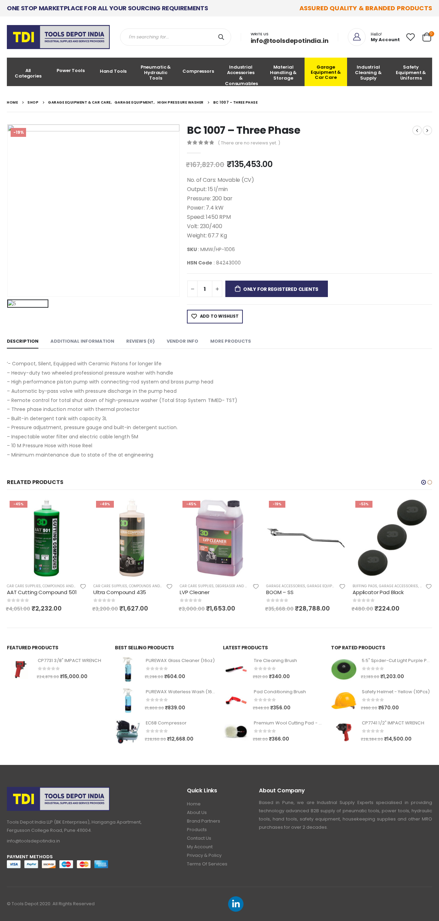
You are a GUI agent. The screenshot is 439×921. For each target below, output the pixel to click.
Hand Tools (113, 71)
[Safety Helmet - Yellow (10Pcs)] (344, 700)
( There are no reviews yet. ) (249, 143)
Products (197, 829)
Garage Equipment (238, 586)
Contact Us (199, 838)
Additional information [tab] (82, 341)
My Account (200, 846)
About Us (197, 812)
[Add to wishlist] (83, 586)
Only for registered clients (280, 289)
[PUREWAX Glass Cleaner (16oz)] (128, 669)
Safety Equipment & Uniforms (411, 72)
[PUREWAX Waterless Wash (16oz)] (128, 700)
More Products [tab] (230, 341)
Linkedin (236, 904)
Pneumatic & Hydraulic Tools (156, 72)
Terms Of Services (207, 864)
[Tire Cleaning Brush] (236, 669)
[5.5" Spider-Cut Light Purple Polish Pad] (344, 669)
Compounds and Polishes (67, 586)
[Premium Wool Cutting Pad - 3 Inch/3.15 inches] (236, 732)
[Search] (222, 37)
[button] (423, 482)
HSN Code (199, 262)
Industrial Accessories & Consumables (241, 75)
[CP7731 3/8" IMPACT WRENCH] (20, 669)
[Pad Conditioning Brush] (236, 700)
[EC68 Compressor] (128, 732)
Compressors (198, 71)
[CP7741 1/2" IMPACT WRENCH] (344, 732)
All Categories (28, 73)
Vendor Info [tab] (182, 341)
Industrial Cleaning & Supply (368, 72)
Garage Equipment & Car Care (326, 72)
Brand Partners (203, 821)
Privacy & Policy (204, 855)
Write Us (260, 34)
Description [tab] (22, 341)
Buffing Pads (278, 586)
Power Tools (71, 70)
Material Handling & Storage (283, 72)
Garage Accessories (199, 586)
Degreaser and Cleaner (151, 586)
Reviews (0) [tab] (140, 341)
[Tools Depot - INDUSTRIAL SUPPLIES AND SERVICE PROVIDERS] (58, 37)
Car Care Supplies (24, 586)
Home (194, 804)
